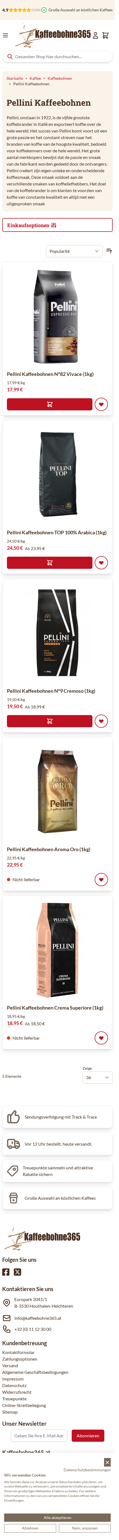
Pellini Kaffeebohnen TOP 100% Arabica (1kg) (57, 532)
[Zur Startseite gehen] (52, 35)
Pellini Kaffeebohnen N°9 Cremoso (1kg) (51, 691)
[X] (17, 1272)
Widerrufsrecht (17, 1392)
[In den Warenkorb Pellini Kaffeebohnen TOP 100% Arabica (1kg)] (49, 563)
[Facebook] (5, 1272)
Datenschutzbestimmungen (87, 1469)
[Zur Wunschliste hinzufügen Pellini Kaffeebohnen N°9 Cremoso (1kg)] (101, 721)
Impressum (13, 1378)
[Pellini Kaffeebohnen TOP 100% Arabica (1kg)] (57, 474)
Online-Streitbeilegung (24, 1405)
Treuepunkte (14, 1398)
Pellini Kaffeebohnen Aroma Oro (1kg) (48, 849)
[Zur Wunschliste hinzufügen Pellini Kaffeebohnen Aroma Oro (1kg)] (101, 879)
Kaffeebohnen (60, 78)
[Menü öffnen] (5, 35)
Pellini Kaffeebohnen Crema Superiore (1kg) (55, 1008)
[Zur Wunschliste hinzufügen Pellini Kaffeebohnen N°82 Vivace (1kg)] (101, 404)
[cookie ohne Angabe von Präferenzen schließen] (107, 1462)
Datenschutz (14, 1385)
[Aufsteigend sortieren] (109, 251)
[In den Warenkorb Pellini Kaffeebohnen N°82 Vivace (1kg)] (49, 404)
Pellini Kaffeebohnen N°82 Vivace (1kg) (50, 374)
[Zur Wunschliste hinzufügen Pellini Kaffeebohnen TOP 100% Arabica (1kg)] (101, 562)
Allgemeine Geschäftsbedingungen (35, 1372)
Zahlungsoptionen (19, 1358)
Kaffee (35, 78)
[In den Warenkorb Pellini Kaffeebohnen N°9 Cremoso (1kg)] (49, 721)
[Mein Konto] (95, 35)
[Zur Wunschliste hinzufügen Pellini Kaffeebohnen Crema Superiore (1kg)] (101, 1038)
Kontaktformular (18, 1352)
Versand (10, 1365)
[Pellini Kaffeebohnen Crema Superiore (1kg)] (57, 949)
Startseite (15, 78)
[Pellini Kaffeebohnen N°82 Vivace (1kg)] (57, 316)
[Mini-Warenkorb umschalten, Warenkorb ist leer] (105, 35)
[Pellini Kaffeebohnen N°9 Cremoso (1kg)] (57, 633)
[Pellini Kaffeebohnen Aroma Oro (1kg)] (57, 791)
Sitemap (10, 1411)
